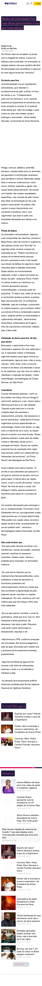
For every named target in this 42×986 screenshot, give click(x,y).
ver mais (19, 964)
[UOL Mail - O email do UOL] (27, 3)
